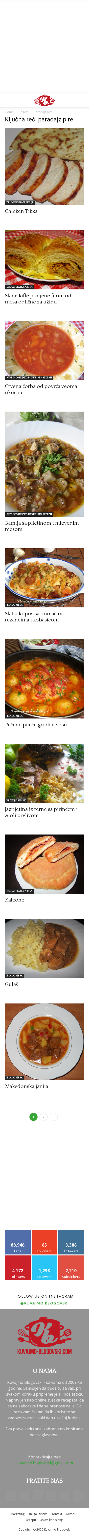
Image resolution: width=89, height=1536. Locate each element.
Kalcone (14, 900)
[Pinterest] (51, 1496)
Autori (70, 1514)
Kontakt (56, 1514)
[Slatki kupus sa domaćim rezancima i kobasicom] (44, 577)
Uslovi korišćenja (52, 1520)
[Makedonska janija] (44, 1041)
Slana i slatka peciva (19, 287)
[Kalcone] (44, 864)
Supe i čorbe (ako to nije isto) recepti (29, 377)
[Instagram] (38, 1495)
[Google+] (24, 1496)
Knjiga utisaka (37, 1514)
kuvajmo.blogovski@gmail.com (44, 1463)
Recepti (30, 1520)
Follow (44, 1232)
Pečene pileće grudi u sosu (36, 725)
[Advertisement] (44, 46)
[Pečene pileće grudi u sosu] (44, 679)
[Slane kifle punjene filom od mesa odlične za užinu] (44, 259)
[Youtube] (78, 1496)
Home (9, 112)
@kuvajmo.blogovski (44, 1303)
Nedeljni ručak (16, 800)
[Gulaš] (44, 948)
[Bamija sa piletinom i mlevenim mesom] (44, 464)
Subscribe (71, 1257)
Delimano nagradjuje (20, 202)
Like (18, 1232)
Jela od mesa (14, 605)
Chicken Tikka (21, 211)
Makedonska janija (26, 1086)
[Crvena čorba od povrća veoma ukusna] (44, 350)
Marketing (17, 1514)
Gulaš (11, 984)
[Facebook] (11, 1496)
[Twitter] (64, 1496)
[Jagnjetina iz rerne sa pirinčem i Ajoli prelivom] (44, 773)
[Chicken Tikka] (44, 166)
